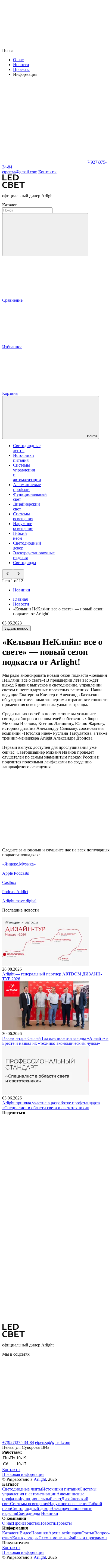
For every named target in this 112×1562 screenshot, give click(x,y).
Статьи (87, 1533)
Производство (26, 1523)
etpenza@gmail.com (52, 1442)
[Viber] (43, 1237)
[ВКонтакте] (43, 1154)
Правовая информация (23, 1474)
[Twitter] (43, 1196)
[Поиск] (45, 234)
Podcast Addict (15, 891)
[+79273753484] (43, 1437)
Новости (21, 64)
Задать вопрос (16, 628)
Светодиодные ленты (22, 1489)
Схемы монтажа (54, 1537)
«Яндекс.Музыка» (19, 864)
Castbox (9, 882)
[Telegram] (43, 1321)
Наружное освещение (23, 526)
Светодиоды (24, 562)
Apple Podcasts (15, 873)
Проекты (21, 69)
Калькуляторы (25, 1537)
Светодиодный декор (31, 1508)
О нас (18, 59)
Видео (25, 1533)
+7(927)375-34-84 (18, 1442)
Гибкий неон (20, 536)
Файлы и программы (88, 1537)
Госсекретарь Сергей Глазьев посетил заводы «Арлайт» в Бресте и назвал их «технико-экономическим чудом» (55, 1041)
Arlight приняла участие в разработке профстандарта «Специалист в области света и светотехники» (51, 1105)
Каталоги (11, 1533)
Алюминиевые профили (27, 487)
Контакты (47, 172)
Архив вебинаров (64, 1533)
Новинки (21, 590)
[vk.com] (43, 1396)
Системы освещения (23, 516)
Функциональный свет (40, 1498)
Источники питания (23, 458)
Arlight (40, 1479)
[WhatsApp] (43, 162)
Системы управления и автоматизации (49, 1491)
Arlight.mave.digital (19, 901)
